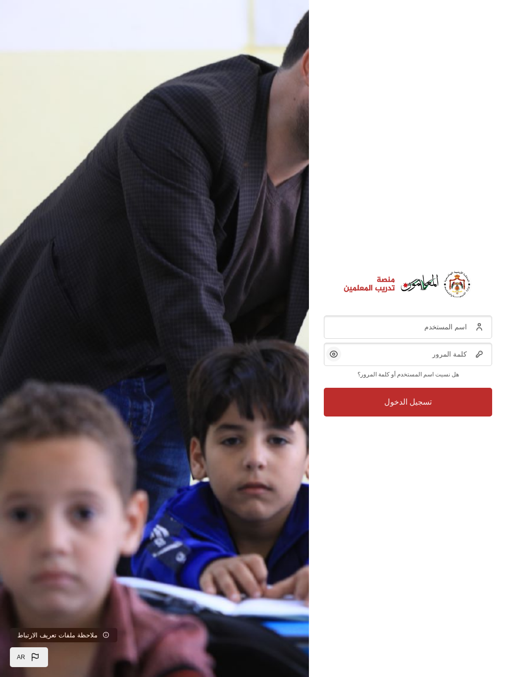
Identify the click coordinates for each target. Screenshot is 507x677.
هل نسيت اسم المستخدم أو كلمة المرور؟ (408, 374)
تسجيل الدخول (408, 402)
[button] (29, 657)
